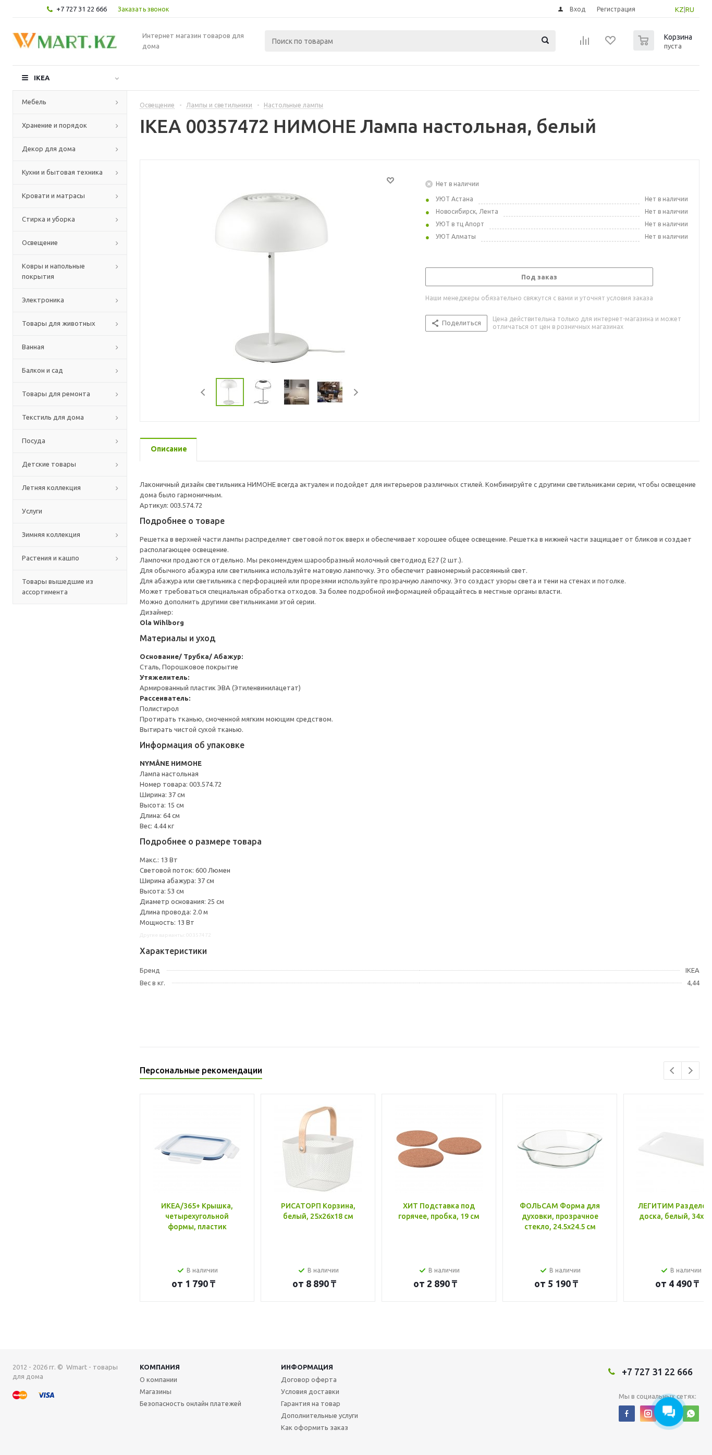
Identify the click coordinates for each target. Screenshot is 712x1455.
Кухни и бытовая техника (62, 172)
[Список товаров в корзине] (664, 47)
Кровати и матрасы (53, 195)
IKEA (42, 77)
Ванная (33, 346)
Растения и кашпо (50, 557)
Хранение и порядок (54, 125)
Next (355, 392)
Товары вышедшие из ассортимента (57, 586)
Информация (307, 1367)
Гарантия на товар (310, 1403)
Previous (203, 392)
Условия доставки (310, 1391)
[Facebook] (627, 1413)
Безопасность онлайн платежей (190, 1403)
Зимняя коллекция (51, 534)
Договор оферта (309, 1379)
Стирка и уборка (48, 219)
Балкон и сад (42, 370)
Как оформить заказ (314, 1427)
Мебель (34, 101)
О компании (158, 1379)
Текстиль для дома (53, 417)
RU (689, 9)
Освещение (40, 242)
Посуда (33, 440)
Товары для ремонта (56, 393)
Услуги (32, 511)
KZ (679, 9)
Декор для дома (49, 148)
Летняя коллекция (51, 487)
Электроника (43, 299)
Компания (160, 1367)
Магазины (155, 1391)
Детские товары (49, 464)
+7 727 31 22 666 (81, 9)
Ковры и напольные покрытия (53, 271)
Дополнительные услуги (319, 1415)
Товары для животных (58, 323)
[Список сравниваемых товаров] (585, 43)
